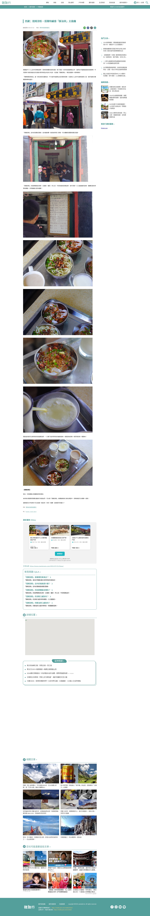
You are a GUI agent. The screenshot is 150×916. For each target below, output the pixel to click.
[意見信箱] (120, 907)
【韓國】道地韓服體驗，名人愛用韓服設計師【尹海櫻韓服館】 (59, 891)
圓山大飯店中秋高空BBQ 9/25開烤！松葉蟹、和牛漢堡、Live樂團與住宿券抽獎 (115, 75)
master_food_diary (31, 511)
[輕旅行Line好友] (124, 907)
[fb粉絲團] (112, 907)
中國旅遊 (40, 7)
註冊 (142, 2)
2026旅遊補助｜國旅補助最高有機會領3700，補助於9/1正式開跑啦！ (114, 43)
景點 (47, 2)
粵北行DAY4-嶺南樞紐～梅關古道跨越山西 (42, 669)
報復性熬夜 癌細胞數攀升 (32, 890)
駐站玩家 (112, 2)
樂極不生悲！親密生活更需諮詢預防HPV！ (59, 869)
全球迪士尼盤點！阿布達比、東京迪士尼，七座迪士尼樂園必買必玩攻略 (85, 891)
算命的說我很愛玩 (44, 27)
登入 (138, 2)
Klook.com (104, 128)
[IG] (116, 907)
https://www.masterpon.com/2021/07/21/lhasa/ (47, 566)
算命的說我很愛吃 (31, 507)
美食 (54, 2)
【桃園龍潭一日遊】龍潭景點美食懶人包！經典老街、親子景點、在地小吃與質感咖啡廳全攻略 (115, 56)
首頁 (25, 7)
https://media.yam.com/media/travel (62, 907)
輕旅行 (6, 2)
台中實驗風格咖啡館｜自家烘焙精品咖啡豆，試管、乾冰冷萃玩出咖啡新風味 (115, 68)
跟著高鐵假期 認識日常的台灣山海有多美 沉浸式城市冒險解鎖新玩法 (114, 50)
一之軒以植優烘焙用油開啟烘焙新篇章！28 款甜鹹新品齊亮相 (114, 62)
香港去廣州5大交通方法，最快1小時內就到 (35, 869)
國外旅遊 (91, 2)
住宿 (62, 2)
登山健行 (71, 2)
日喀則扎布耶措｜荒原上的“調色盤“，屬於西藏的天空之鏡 (47, 677)
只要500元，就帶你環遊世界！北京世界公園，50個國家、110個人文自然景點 (54, 681)
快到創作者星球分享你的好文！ (115, 7)
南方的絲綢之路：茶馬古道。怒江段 (39, 665)
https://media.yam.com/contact (63, 909)
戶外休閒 (81, 2)
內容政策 (62, 904)
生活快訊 (102, 2)
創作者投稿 (41, 904)
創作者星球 (123, 2)
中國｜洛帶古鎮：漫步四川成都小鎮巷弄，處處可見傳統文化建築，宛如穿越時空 (85, 869)
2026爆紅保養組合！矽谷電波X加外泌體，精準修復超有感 (47, 673)
